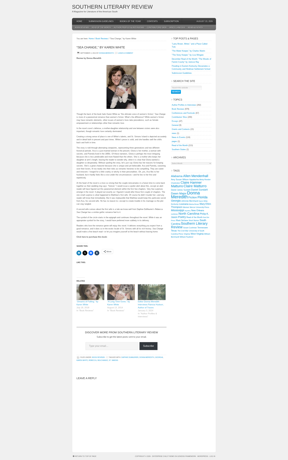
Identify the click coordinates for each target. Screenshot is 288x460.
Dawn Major (178, 193)
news (174, 133)
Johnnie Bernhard (189, 201)
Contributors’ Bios (156, 28)
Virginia (187, 234)
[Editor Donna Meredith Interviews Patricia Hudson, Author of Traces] (152, 292)
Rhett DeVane (182, 220)
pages (174, 141)
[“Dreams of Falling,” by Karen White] (90, 292)
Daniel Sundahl (199, 189)
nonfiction (174, 214)
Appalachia (194, 179)
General (175, 125)
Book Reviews (82, 28)
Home (79, 21)
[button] (121, 87)
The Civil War (182, 231)
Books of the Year (130, 21)
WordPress (202, 456)
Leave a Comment (125, 53)
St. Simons (113, 360)
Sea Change (102, 360)
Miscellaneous (177, 28)
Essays (175, 121)
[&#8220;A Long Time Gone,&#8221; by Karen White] (121, 292)
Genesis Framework (186, 456)
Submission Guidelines (101, 21)
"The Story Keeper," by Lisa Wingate (188, 55)
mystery (188, 211)
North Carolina (188, 213)
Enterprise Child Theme (163, 456)
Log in (212, 456)
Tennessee (202, 227)
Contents (152, 21)
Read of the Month (101, 28)
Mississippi (177, 210)
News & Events (195, 28)
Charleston (175, 183)
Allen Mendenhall (195, 176)
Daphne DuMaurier (129, 357)
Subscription (171, 21)
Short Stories (194, 220)
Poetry (182, 217)
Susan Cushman (190, 228)
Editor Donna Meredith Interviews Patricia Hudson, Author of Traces (151, 304)
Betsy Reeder (205, 180)
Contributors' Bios (179, 117)
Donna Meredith (106, 53)
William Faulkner (186, 237)
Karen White (82, 360)
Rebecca (92, 360)
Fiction (192, 197)
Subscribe (148, 346)
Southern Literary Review (112, 7)
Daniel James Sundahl (180, 190)
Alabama (177, 176)
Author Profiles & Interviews (129, 28)
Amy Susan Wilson (180, 179)
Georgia (159, 357)
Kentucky (174, 204)
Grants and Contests (181, 129)
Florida (202, 197)
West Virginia (197, 233)
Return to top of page (85, 456)
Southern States (179, 149)
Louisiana (183, 204)
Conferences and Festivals (183, 113)
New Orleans (197, 210)
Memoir (186, 207)
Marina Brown (194, 204)
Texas (174, 230)
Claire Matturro (195, 186)
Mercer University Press (199, 207)
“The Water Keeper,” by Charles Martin (188, 51)
